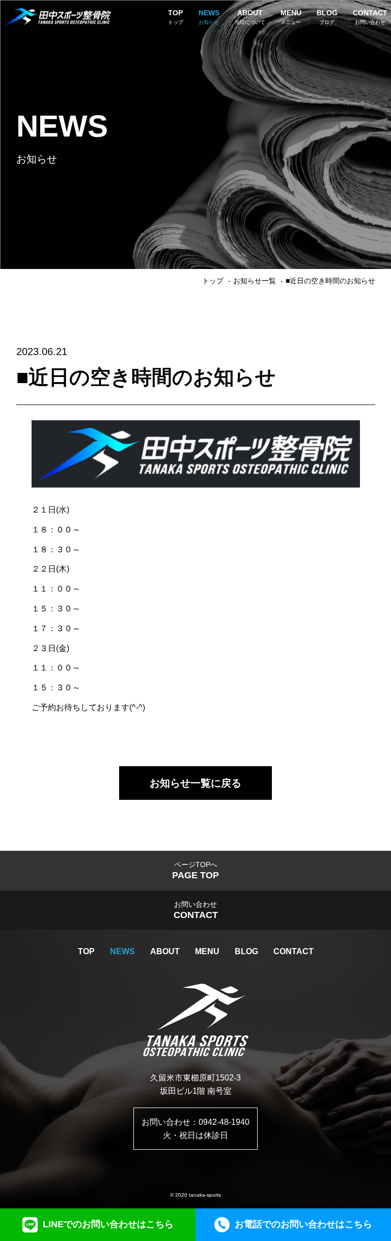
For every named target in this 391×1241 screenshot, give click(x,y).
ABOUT (165, 951)
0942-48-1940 (224, 1122)
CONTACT (293, 951)
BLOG (246, 951)
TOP (86, 951)
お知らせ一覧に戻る (195, 783)
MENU (207, 951)
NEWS (122, 951)
